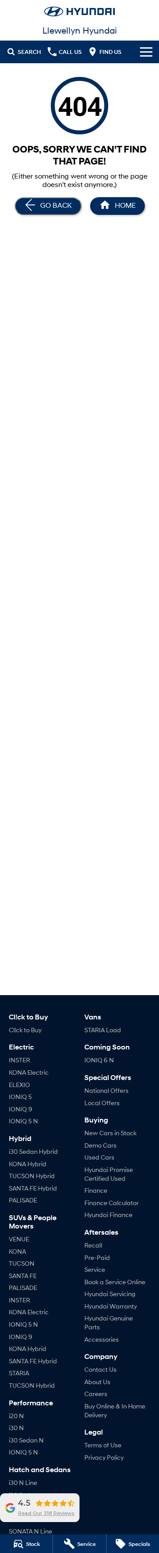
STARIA (19, 1373)
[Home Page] (79, 11)
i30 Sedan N (26, 1440)
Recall (93, 1245)
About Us (97, 1381)
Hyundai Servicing (109, 1293)
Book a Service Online (114, 1282)
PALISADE (23, 1200)
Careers (95, 1393)
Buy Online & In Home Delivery (114, 1410)
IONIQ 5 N (23, 1121)
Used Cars (99, 1157)
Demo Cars (100, 1145)
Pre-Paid (97, 1257)
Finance (95, 1190)
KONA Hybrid (27, 1164)
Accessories (101, 1339)
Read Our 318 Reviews (46, 1513)
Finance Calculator (111, 1202)
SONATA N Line (30, 1531)
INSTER (19, 1060)
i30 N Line (23, 1482)
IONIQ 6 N (99, 1060)
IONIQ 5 (20, 1096)
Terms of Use (102, 1445)
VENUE (19, 1239)
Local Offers (102, 1103)
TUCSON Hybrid (32, 1175)
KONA (17, 1251)
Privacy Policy (104, 1457)
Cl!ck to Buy (25, 1030)
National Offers (106, 1090)
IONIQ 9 (20, 1109)
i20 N (16, 1415)
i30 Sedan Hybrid (33, 1151)
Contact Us (100, 1369)
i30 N (16, 1427)
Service (94, 1269)
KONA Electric (29, 1072)
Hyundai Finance (108, 1214)
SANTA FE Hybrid (33, 1188)
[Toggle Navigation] (146, 52)
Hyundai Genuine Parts (108, 1322)
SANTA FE (23, 1275)
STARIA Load (102, 1030)
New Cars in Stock (110, 1133)
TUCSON (21, 1263)
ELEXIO (19, 1084)
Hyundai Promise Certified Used (108, 1174)
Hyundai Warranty (110, 1306)
